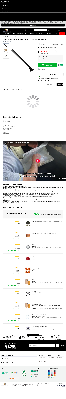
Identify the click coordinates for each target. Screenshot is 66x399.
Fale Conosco (5, 13)
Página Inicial (5, 5)
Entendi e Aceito (33, 25)
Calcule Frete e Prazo (41, 85)
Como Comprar (5, 11)
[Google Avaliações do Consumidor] (14, 378)
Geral (16, 36)
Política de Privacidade (17, 23)
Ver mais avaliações (33, 334)
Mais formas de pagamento (57, 44)
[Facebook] (19, 362)
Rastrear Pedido (59, 360)
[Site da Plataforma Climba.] (61, 385)
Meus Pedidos (59, 357)
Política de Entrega (43, 361)
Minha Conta (59, 358)
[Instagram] (24, 362)
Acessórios (11, 36)
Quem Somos (5, 8)
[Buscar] (48, 30)
